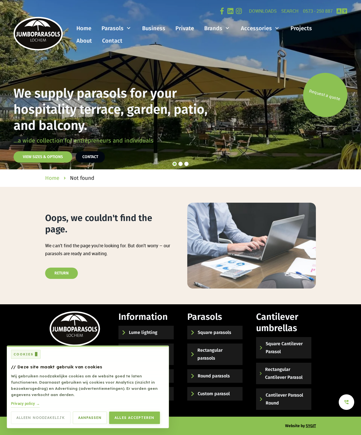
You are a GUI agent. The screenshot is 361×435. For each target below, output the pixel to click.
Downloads (263, 11)
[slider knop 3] (186, 164)
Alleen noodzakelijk (40, 418)
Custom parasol (214, 393)
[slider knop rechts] (351, 84)
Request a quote (326, 95)
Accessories (256, 28)
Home (83, 28)
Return (61, 273)
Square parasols (214, 332)
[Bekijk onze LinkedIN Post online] (230, 11)
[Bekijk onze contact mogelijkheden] (346, 402)
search (289, 11)
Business (153, 28)
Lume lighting (143, 332)
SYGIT (311, 425)
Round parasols (214, 376)
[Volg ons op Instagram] (238, 11)
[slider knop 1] (175, 164)
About (84, 40)
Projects (301, 28)
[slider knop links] (10, 84)
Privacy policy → (25, 403)
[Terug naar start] (75, 328)
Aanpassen (90, 418)
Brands (213, 28)
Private (184, 28)
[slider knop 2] (181, 164)
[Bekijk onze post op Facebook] (222, 11)
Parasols (113, 28)
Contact (112, 40)
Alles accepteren (134, 418)
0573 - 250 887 (318, 11)
